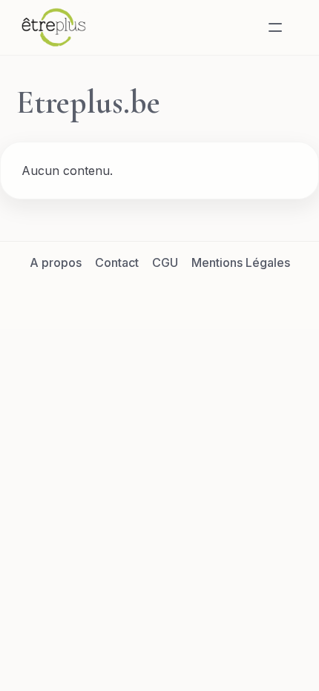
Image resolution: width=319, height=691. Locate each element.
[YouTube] (213, 296)
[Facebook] (106, 296)
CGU (165, 262)
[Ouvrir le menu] (275, 27)
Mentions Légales (240, 262)
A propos (56, 262)
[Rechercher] (240, 27)
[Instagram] (177, 296)
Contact (117, 262)
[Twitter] (142, 296)
